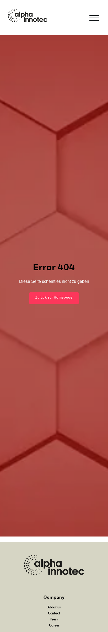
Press (54, 620)
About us (54, 608)
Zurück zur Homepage (54, 298)
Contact (54, 614)
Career (54, 626)
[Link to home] (27, 15)
